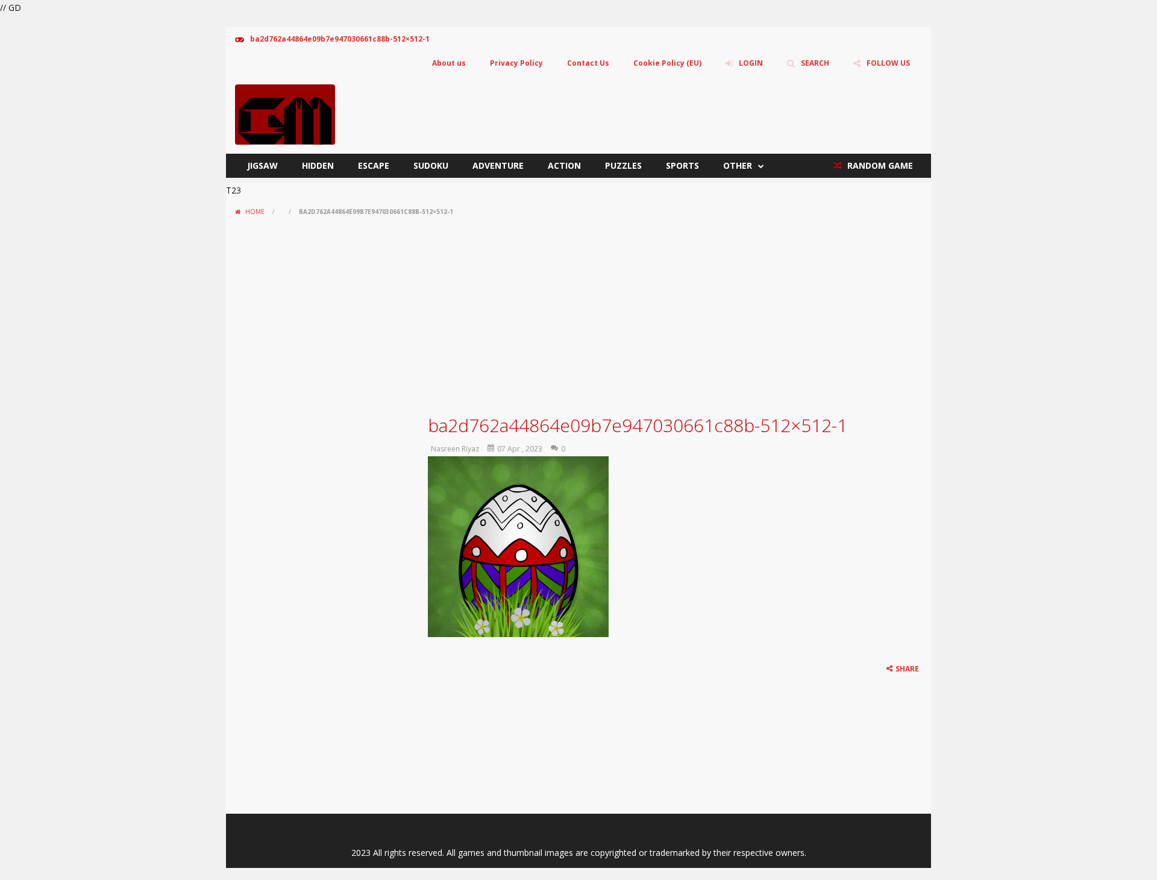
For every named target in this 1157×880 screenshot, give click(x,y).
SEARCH (815, 63)
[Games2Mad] (285, 113)
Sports (682, 165)
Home (254, 211)
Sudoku (430, 165)
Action (564, 165)
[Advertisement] (578, 311)
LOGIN (751, 63)
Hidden (318, 165)
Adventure (498, 165)
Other (737, 165)
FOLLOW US (888, 63)
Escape (373, 165)
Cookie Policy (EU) (667, 63)
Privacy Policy (516, 63)
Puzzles (623, 165)
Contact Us (588, 63)
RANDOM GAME (879, 165)
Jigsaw (262, 165)
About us (449, 63)
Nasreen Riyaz (455, 449)
